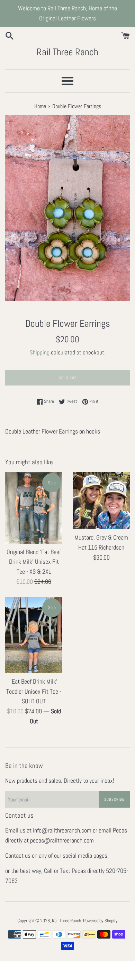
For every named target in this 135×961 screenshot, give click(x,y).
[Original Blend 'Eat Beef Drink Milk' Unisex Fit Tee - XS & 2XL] (33, 507)
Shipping (40, 352)
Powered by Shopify (100, 920)
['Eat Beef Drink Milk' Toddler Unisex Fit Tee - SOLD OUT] (33, 635)
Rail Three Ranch (67, 52)
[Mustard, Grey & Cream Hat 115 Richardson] (101, 500)
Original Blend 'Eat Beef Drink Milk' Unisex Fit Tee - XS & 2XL (34, 562)
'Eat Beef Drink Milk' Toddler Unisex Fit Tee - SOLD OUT (33, 691)
